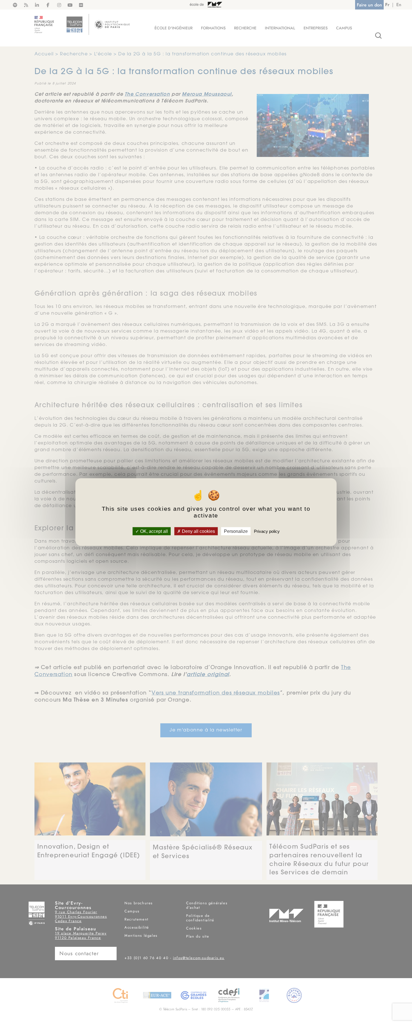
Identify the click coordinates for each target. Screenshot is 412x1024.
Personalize (236, 531)
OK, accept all (153, 531)
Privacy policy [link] (267, 531)
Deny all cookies (198, 531)
